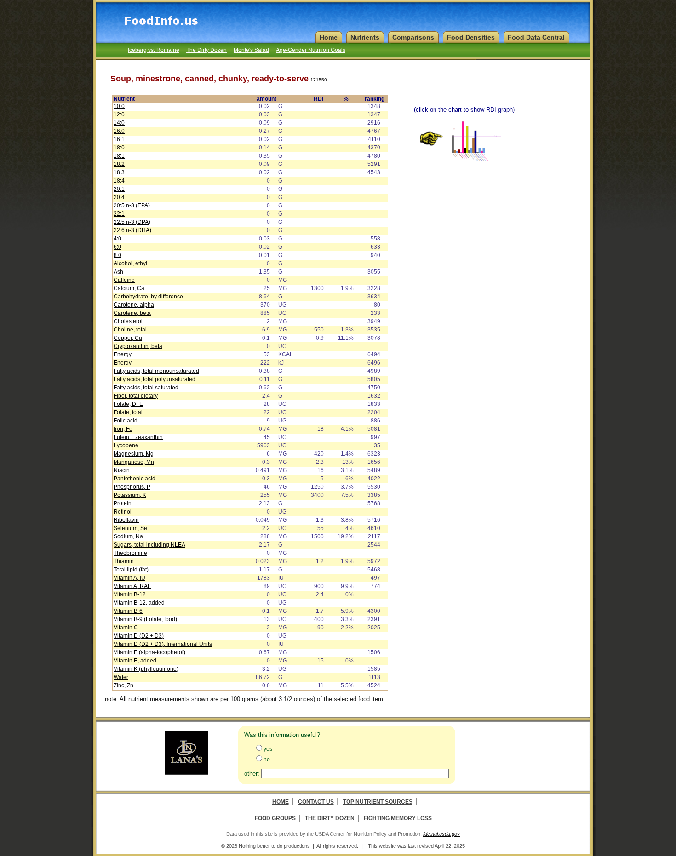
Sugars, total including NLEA (149, 545)
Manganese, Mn (134, 462)
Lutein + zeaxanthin (138, 437)
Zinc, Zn (123, 685)
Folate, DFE (128, 404)
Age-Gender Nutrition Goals (310, 50)
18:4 (119, 180)
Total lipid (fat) (131, 569)
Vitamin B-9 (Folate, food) (145, 619)
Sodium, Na (128, 536)
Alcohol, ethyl (130, 263)
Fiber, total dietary (136, 396)
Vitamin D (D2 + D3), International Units (163, 644)
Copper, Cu (128, 338)
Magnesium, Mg (134, 454)
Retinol (123, 511)
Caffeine (124, 280)
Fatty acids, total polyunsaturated (154, 379)
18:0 (119, 147)
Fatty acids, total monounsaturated (156, 371)
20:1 (119, 189)
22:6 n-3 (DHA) (132, 230)
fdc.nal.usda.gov (441, 834)
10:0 (119, 106)
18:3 (119, 172)
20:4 (119, 197)
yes (268, 749)
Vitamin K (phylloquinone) (146, 669)
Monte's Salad (251, 50)
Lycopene (126, 445)
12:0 (119, 114)
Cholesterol (128, 321)
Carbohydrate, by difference (148, 296)
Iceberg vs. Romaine (153, 50)
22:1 (119, 214)
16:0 (119, 131)
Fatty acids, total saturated (146, 387)
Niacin (122, 470)
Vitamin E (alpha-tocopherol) (149, 652)
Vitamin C (126, 627)
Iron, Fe (123, 429)
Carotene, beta (132, 313)
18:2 (119, 164)
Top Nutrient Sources (377, 802)
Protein (123, 503)
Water (121, 677)
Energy (123, 354)
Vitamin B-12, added (139, 602)
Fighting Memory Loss (398, 818)
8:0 (117, 255)
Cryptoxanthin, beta (138, 346)
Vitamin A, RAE (132, 586)
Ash (118, 271)
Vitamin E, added (135, 660)
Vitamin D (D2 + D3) (139, 636)
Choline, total (130, 329)
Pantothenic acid (134, 478)
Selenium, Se (130, 528)
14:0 (119, 123)
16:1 (119, 139)
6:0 (117, 247)
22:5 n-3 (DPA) (132, 222)
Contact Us (316, 802)
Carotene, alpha (134, 305)
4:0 (117, 238)
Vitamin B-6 (128, 611)
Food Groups (275, 818)
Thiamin (124, 561)
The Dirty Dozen (206, 50)
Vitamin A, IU (129, 578)
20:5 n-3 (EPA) (132, 205)
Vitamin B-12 (130, 594)
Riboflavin (126, 520)
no (267, 759)
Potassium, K (130, 495)
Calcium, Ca (129, 288)
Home (280, 802)
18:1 (119, 156)
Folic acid (125, 420)
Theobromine (130, 553)
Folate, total (128, 412)
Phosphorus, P (132, 487)
